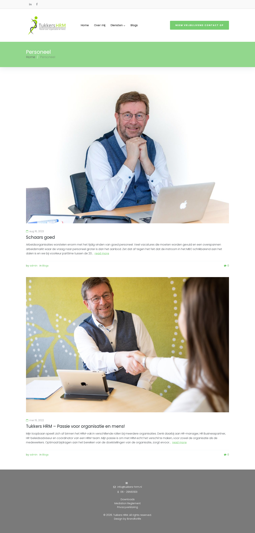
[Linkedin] (30, 4)
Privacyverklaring (127, 507)
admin (33, 265)
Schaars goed (40, 237)
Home (30, 57)
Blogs (45, 265)
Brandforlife (134, 519)
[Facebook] (37, 4)
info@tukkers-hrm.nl (129, 487)
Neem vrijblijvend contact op (199, 25)
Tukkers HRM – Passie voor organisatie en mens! (75, 426)
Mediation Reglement (127, 503)
